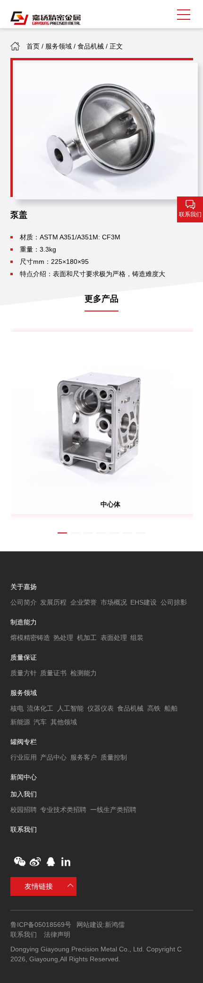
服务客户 (83, 757)
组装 (137, 637)
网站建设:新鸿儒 (100, 924)
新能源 (20, 722)
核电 (17, 708)
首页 (33, 46)
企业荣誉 (83, 602)
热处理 (63, 637)
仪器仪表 (100, 708)
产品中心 (53, 757)
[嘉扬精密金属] (45, 18)
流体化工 (40, 708)
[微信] (19, 862)
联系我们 (23, 829)
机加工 (87, 637)
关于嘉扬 (23, 586)
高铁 (154, 708)
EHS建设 (143, 602)
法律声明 (57, 934)
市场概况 (114, 602)
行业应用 (23, 757)
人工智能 (70, 708)
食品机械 (90, 46)
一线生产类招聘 (113, 809)
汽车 (40, 722)
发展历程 (53, 602)
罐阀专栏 (23, 741)
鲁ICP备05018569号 (40, 924)
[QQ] (51, 862)
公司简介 (23, 602)
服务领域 (58, 46)
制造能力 (23, 622)
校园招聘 (23, 809)
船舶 (171, 708)
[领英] (66, 862)
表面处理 (114, 637)
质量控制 (114, 757)
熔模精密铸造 (30, 637)
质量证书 (53, 673)
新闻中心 (23, 777)
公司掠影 (174, 602)
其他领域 (64, 722)
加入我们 (23, 794)
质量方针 (23, 673)
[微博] (35, 862)
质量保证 (23, 657)
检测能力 (83, 673)
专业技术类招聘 (63, 809)
